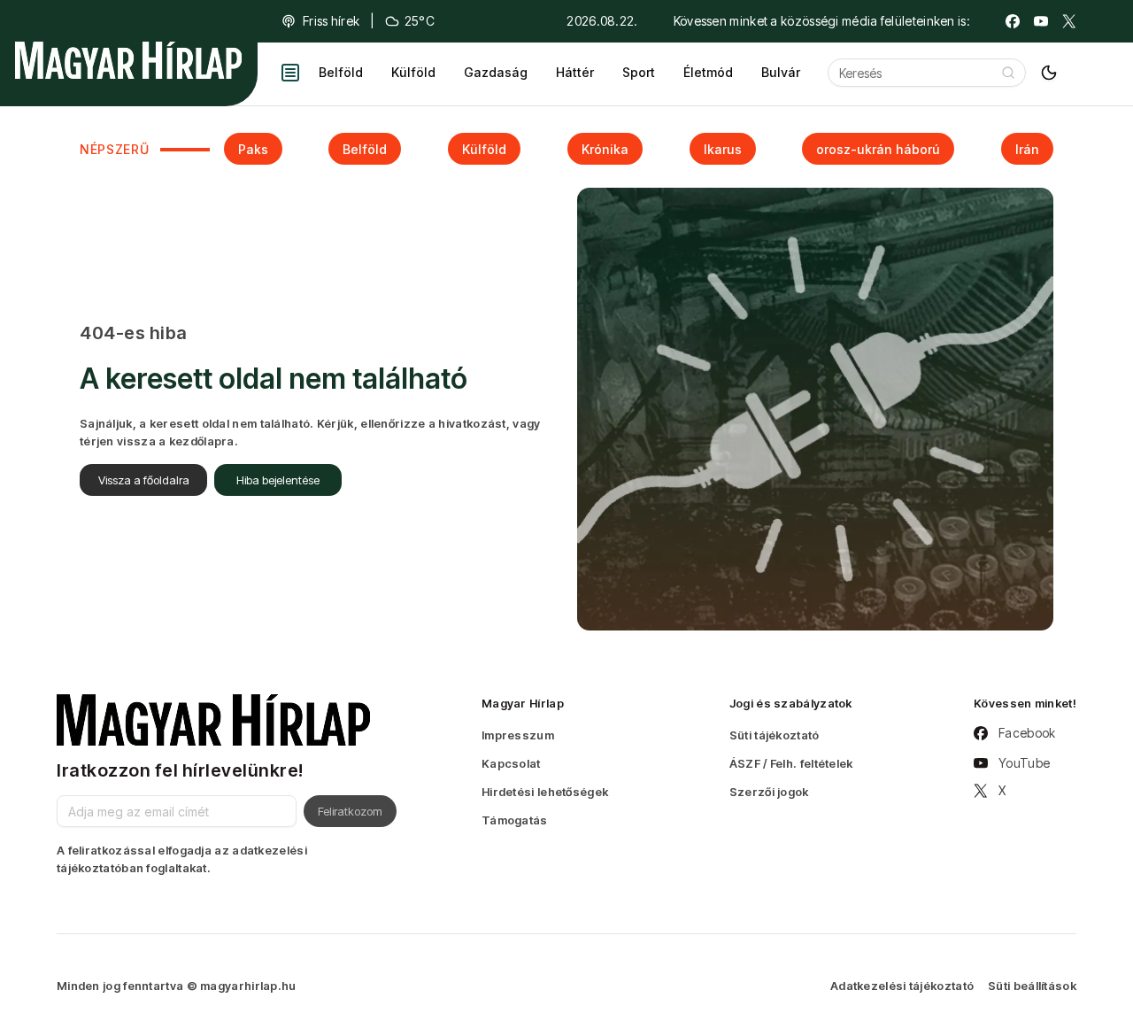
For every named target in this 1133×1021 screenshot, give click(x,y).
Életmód (708, 72)
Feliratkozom (350, 811)
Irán (1027, 149)
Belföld (341, 72)
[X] (1069, 21)
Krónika (605, 149)
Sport (638, 72)
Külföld (413, 72)
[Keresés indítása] (1008, 73)
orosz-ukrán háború (878, 149)
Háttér (575, 72)
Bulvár (780, 72)
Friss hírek (331, 20)
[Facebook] (1013, 21)
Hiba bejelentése (278, 480)
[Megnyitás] (290, 72)
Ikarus (723, 149)
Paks (253, 149)
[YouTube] (1041, 21)
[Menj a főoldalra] (128, 60)
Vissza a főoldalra (143, 480)
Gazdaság (496, 72)
